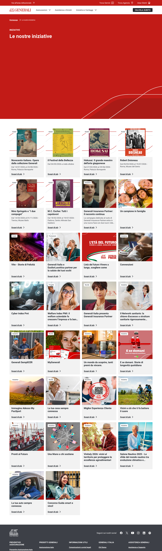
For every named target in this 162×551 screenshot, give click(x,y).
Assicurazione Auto (46, 547)
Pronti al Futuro (19, 454)
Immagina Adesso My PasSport (22, 410)
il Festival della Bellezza (60, 160)
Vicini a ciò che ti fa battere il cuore (134, 410)
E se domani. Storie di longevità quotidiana (131, 364)
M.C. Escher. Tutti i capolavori (57, 213)
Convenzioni (126, 264)
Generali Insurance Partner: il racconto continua (98, 213)
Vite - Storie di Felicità (23, 264)
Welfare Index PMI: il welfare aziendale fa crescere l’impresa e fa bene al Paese (63, 318)
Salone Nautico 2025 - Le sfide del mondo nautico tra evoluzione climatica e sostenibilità (134, 458)
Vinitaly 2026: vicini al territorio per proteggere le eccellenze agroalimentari (98, 457)
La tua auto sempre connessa (21, 504)
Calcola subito (142, 10)
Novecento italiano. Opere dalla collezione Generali (25, 162)
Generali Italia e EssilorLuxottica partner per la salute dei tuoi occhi (62, 267)
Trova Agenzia (124, 3)
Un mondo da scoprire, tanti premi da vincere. (98, 364)
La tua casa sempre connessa (58, 410)
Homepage (13, 20)
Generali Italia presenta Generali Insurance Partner (98, 315)
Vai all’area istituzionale (21, 3)
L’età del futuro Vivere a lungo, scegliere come (96, 266)
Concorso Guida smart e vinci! (60, 504)
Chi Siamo (102, 547)
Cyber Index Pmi (20, 313)
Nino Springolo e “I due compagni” (23, 213)
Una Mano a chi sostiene (61, 454)
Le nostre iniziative (28, 20)
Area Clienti (142, 3)
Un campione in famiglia (133, 211)
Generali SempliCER (21, 362)
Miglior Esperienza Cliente (97, 408)
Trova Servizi (104, 3)
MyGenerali (54, 362)
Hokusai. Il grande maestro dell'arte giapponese (98, 162)
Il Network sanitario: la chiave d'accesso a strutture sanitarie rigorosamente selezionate (135, 318)
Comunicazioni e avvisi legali (80, 547)
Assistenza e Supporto (136, 547)
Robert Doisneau (129, 160)
